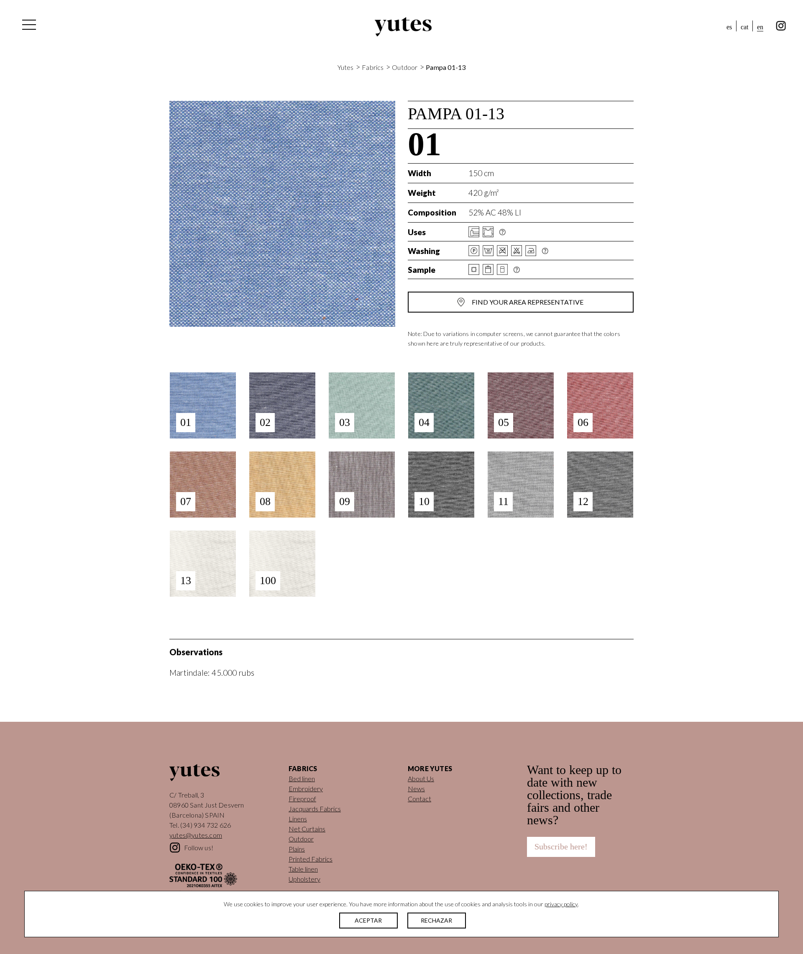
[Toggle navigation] (28, 26)
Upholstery (304, 879)
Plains (297, 849)
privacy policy (561, 904)
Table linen (303, 869)
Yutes (403, 27)
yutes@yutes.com (195, 835)
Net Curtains (307, 829)
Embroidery (306, 788)
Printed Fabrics (310, 859)
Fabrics (373, 67)
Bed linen (302, 778)
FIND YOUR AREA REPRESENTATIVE (527, 302)
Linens (298, 819)
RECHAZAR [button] (436, 920)
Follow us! (198, 847)
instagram (781, 26)
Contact (419, 799)
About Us (421, 778)
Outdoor (404, 67)
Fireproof (302, 799)
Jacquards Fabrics (315, 809)
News (416, 788)
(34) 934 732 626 (205, 825)
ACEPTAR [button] (368, 920)
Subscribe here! (561, 846)
